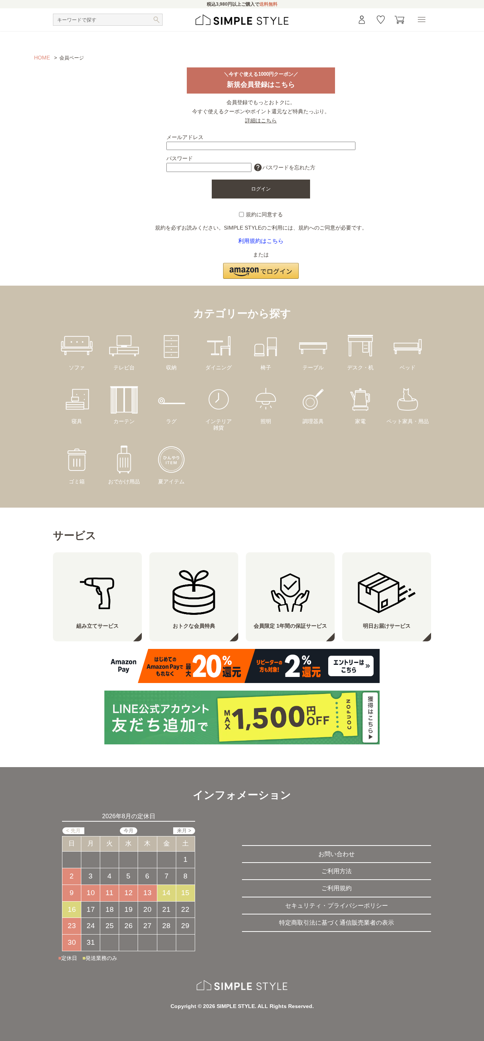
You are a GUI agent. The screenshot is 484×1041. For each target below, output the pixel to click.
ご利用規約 (336, 888)
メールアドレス (184, 137)
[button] (261, 266)
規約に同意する (264, 214)
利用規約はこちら (261, 241)
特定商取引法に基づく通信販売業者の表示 (336, 922)
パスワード (179, 158)
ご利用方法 (336, 871)
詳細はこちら (261, 120)
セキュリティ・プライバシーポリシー (336, 905)
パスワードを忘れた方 (284, 167)
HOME (42, 58)
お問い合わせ (336, 854)
